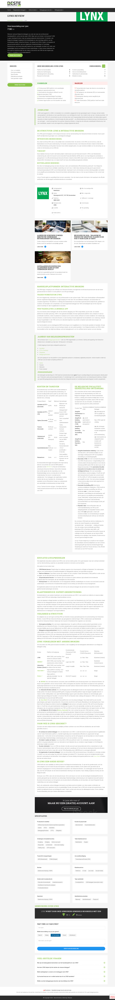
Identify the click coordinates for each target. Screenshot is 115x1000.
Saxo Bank (44, 700)
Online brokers (33, 10)
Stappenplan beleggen (19, 10)
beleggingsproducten (54, 339)
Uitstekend (72, 935)
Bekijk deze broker (15, 55)
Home (9, 10)
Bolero (59, 710)
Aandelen (41, 348)
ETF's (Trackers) (43, 350)
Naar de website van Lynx (71, 808)
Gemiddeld (56, 935)
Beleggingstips (59, 10)
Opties (41, 363)
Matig (46, 935)
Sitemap (65, 998)
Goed (64, 935)
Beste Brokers (10, 20)
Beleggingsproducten (46, 10)
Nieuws (70, 998)
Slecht (40, 935)
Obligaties (42, 352)
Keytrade (64, 710)
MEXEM (48, 467)
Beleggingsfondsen (44, 354)
